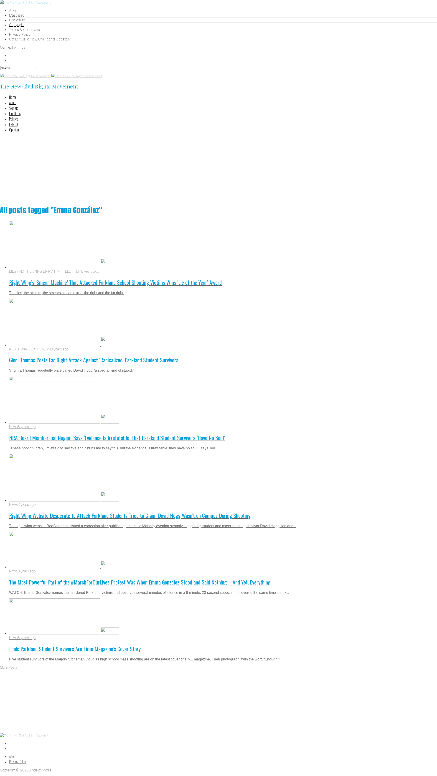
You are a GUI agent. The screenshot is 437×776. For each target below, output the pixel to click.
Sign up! (14, 108)
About (13, 10)
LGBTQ (13, 124)
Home (13, 97)
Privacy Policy (19, 34)
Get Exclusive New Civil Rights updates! (39, 39)
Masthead (16, 15)
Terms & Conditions (24, 30)
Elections (14, 113)
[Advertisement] (218, 168)
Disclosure (17, 20)
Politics (13, 119)
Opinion (14, 130)
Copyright (16, 25)
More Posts (8, 667)
